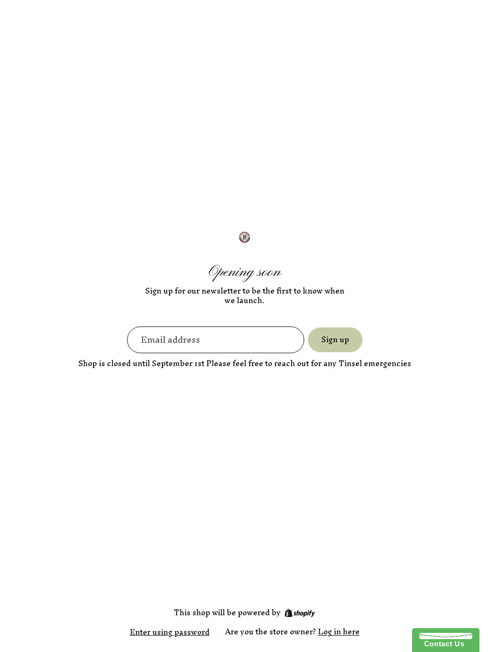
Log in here (339, 631)
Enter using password (170, 632)
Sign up (335, 339)
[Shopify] (300, 613)
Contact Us (441, 644)
